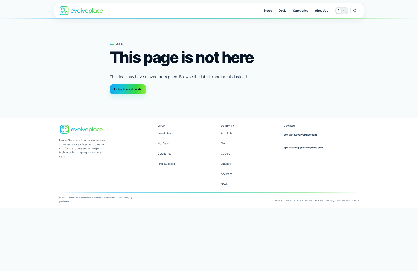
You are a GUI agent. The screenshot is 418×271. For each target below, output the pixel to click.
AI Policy (330, 200)
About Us (321, 10)
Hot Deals (164, 143)
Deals (282, 10)
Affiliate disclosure (303, 200)
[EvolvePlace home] (81, 10)
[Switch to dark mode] (341, 10)
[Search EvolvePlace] (354, 10)
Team (224, 143)
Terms (288, 200)
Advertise (226, 174)
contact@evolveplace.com (300, 134)
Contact (226, 163)
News (268, 10)
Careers (225, 153)
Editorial (319, 200)
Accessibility (343, 200)
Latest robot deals (128, 89)
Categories (300, 10)
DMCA (355, 200)
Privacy (278, 200)
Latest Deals (165, 133)
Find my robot (166, 163)
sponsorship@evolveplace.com (303, 147)
